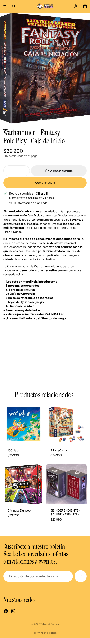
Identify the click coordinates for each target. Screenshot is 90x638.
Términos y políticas (45, 632)
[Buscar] (13, 6)
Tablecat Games (49, 624)
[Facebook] (5, 611)
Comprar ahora (45, 182)
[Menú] (5, 6)
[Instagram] (13, 611)
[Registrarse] (81, 576)
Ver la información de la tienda (28, 203)
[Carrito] (85, 6)
